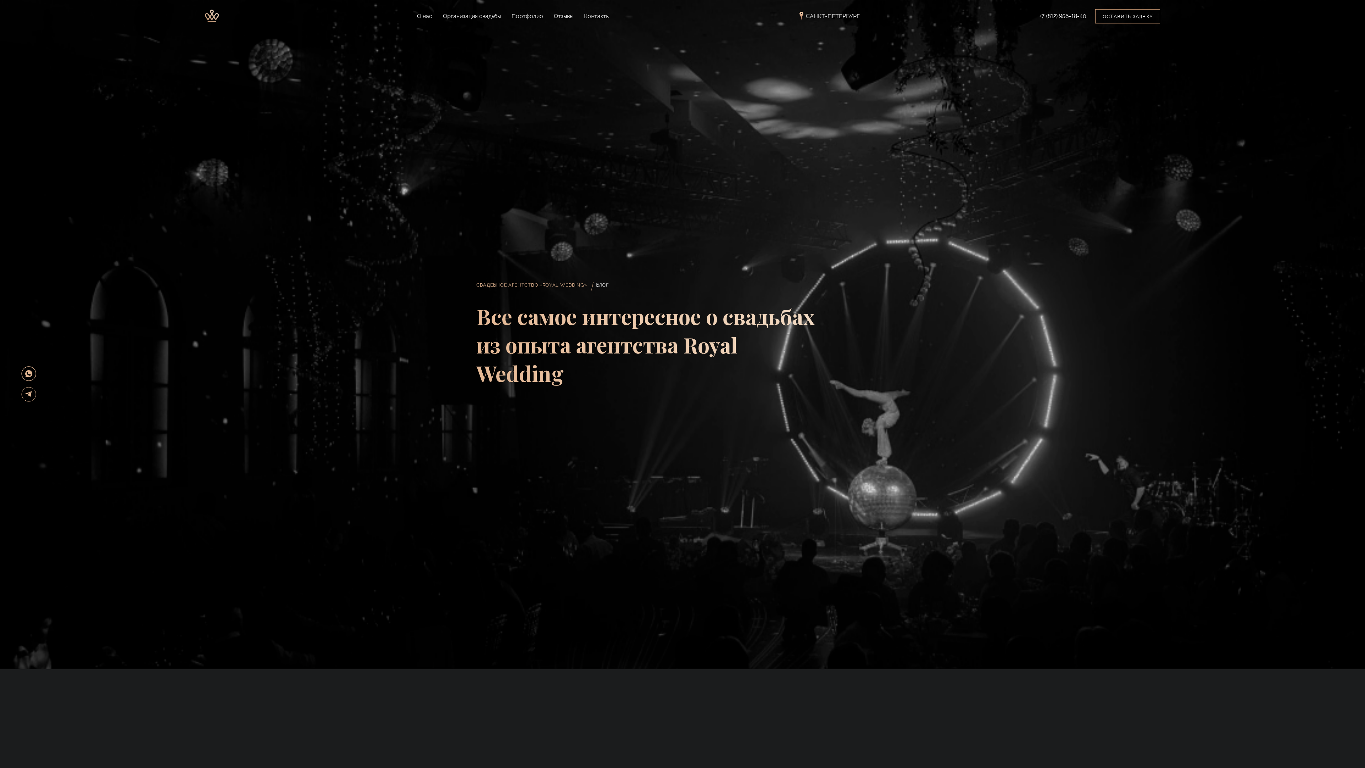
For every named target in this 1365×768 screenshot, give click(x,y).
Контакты (597, 16)
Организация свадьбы (472, 16)
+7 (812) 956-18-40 (1062, 16)
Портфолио (527, 16)
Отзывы (563, 16)
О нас (424, 16)
